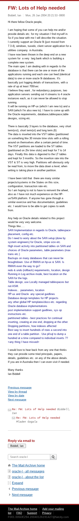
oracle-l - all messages (28, 471)
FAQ (19, 512)
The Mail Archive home (28, 465)
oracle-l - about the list (28, 477)
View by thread (17, 391)
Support (32, 512)
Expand (17, 483)
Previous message (20, 387)
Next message (17, 399)
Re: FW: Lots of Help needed (34, 409)
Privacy (46, 512)
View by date (16, 395)
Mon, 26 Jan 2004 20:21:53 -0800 (45, 15)
